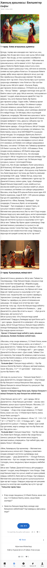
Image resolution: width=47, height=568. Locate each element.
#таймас (27, 550)
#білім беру (27, 546)
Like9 (23, 526)
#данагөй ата (18, 550)
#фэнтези (19, 546)
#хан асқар (35, 550)
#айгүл (10, 550)
